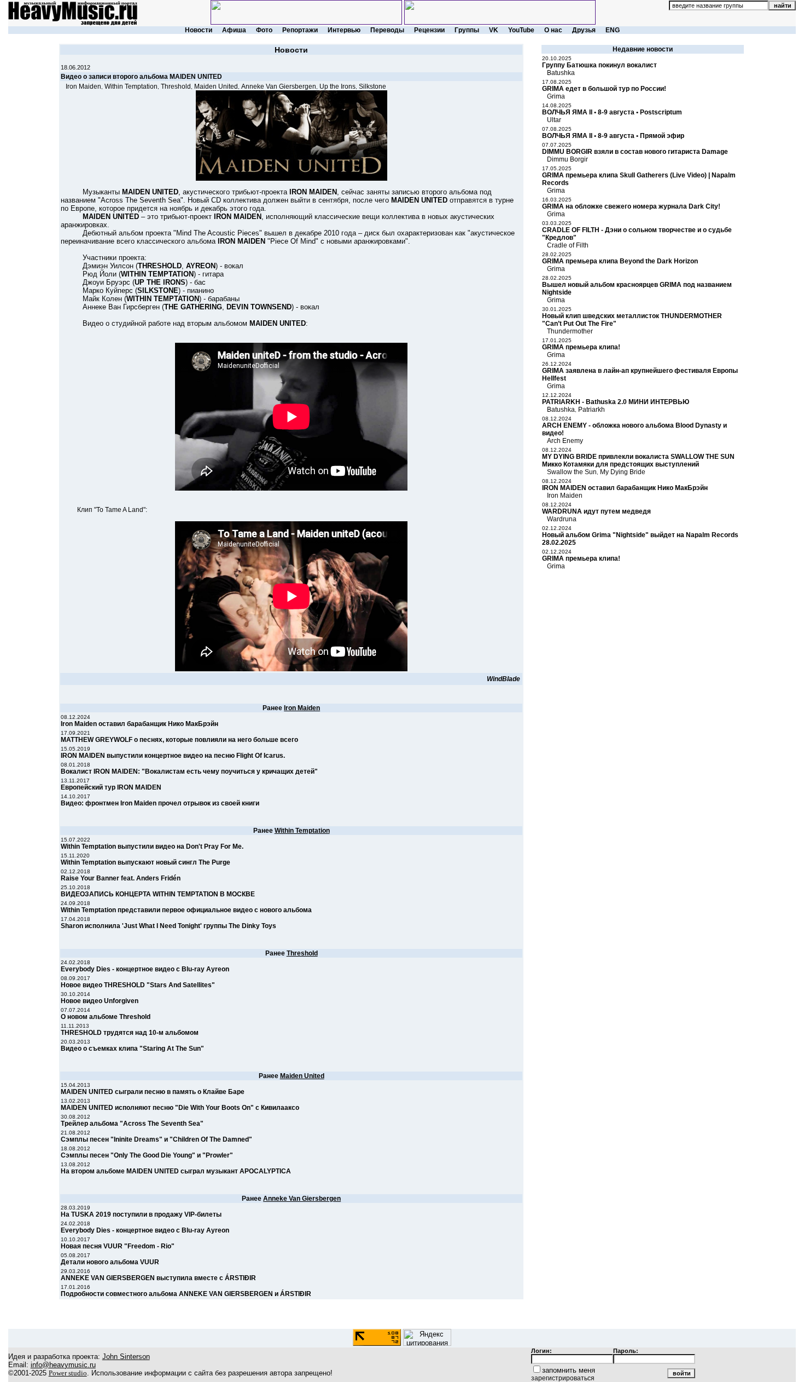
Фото (264, 30)
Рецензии (429, 30)
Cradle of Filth (568, 245)
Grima (556, 96)
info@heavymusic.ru (63, 1365)
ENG (613, 30)
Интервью (344, 30)
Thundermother (570, 331)
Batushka (561, 73)
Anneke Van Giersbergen (278, 86)
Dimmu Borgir (567, 159)
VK (493, 30)
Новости (198, 30)
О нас (553, 30)
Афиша (234, 30)
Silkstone (372, 86)
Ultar (554, 120)
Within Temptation (131, 86)
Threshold (176, 86)
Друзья (584, 30)
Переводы (387, 30)
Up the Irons (337, 86)
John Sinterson (126, 1356)
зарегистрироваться (563, 1378)
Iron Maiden (83, 86)
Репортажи (300, 30)
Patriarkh (591, 409)
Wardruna (561, 519)
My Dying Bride (622, 472)
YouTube (521, 30)
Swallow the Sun (572, 472)
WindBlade (503, 679)
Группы (467, 30)
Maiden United (216, 86)
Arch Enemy (565, 441)
